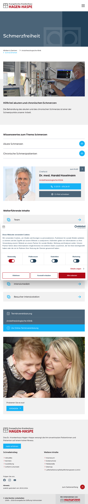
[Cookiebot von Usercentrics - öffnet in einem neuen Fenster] (76, 227)
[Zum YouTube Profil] (15, 480)
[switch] (33, 261)
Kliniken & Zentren (10, 50)
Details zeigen (76, 269)
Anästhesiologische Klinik (31, 50)
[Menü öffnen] (83, 5)
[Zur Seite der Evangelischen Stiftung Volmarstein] (70, 500)
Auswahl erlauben (44, 275)
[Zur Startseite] (17, 5)
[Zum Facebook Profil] (4, 480)
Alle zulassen (72, 275)
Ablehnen (16, 275)
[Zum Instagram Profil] (9, 480)
